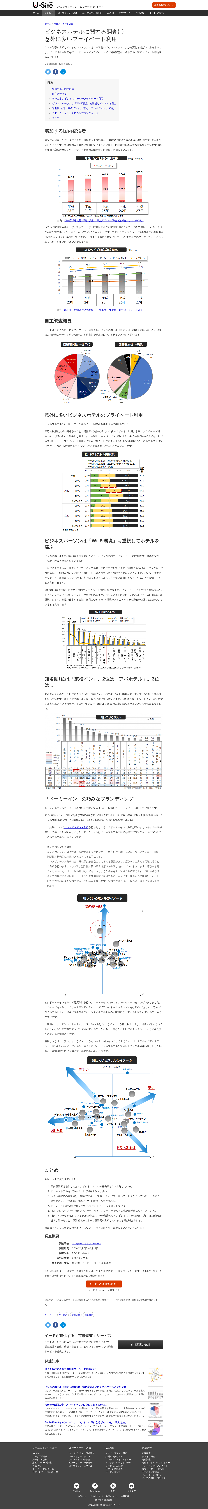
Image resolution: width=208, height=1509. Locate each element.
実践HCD (36, 1466)
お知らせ (82, 1496)
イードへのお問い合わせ (104, 1284)
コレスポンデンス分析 (76, 827)
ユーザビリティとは (67, 12)
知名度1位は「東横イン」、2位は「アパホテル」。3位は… (84, 108)
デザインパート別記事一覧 (45, 1472)
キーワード (50, 1315)
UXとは (110, 12)
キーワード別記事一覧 (43, 1469)
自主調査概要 (59, 93)
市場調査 (140, 12)
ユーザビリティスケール (80, 1466)
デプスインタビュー (151, 1472)
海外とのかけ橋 (39, 1459)
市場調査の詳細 (140, 1344)
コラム (47, 12)
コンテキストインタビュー (118, 1459)
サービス (63, 1314)
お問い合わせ (112, 1496)
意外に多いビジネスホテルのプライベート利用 (77, 98)
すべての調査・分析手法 (154, 1478)
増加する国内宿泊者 (63, 88)
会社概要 (125, 1496)
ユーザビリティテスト (79, 1456)
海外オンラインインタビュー (156, 1462)
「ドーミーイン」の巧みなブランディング (75, 113)
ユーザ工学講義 (39, 1456)
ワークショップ (113, 1472)
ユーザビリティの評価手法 (82, 1453)
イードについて (156, 12)
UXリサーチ (124, 12)
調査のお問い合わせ (164, 5)
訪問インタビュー (114, 1456)
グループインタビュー (152, 1475)
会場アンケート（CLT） (153, 1469)
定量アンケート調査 (42, 1462)
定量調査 (76, 1314)
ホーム (36, 12)
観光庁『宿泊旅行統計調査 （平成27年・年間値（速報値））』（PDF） (103, 220)
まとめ (55, 117)
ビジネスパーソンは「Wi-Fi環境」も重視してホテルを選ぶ (84, 103)
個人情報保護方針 (103, 1500)
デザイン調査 (148, 1456)
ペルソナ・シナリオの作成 (118, 1462)
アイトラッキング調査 (79, 1459)
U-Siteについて (96, 1496)
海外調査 (146, 1459)
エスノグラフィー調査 (116, 1453)
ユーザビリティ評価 (92, 12)
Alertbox (36, 1453)
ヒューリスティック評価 (80, 1462)
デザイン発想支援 (114, 1469)
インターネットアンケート (86, 1243)
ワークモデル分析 (114, 1466)
